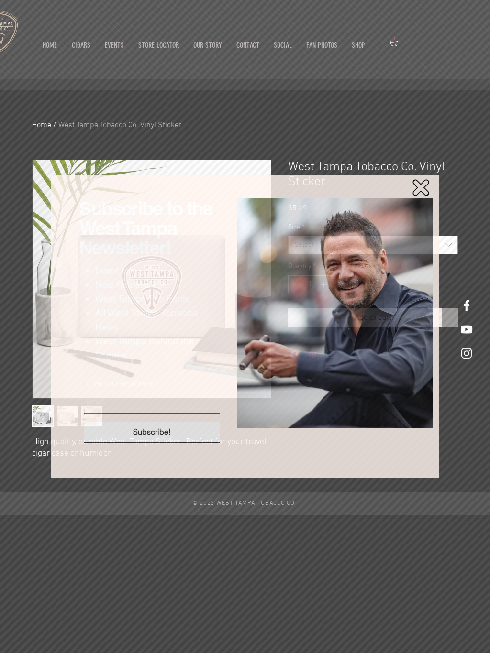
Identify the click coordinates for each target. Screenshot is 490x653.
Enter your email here (119, 383)
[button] (420, 187)
